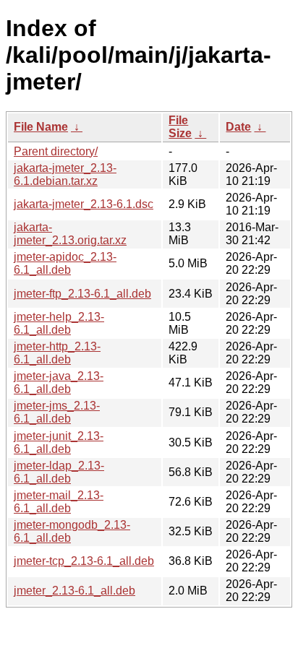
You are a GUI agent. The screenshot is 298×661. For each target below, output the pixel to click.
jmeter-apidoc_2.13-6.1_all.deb (65, 263)
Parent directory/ (56, 151)
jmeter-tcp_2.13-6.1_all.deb (84, 561)
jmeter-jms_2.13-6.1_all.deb (57, 412)
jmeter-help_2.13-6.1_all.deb (59, 323)
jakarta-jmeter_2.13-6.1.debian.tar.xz (65, 174)
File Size (180, 126)
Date (238, 127)
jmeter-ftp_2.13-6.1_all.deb (82, 294)
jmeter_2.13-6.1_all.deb (74, 590)
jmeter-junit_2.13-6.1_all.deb (58, 442)
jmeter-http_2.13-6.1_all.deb (57, 353)
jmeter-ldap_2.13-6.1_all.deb (59, 472)
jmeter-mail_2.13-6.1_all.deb (58, 501)
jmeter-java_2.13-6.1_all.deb (58, 382)
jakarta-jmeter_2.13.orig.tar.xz (70, 233)
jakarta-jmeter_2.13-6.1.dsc (83, 204)
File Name (41, 127)
